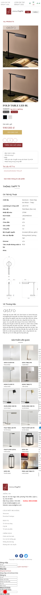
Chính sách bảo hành (8, 536)
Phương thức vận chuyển (9, 544)
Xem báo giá (12, 132)
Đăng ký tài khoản (5, 571)
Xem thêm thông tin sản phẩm (14, 179)
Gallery (35, 12)
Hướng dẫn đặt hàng (8, 542)
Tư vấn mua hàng (7, 523)
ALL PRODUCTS (8, 21)
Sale (28, 12)
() (33, 4)
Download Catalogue (8, 516)
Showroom (6, 513)
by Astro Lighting (16, 109)
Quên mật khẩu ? (23, 567)
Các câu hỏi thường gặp (9, 539)
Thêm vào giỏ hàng (12, 145)
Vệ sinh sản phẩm (7, 529)
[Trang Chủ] (14, 15)
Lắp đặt (5, 526)
